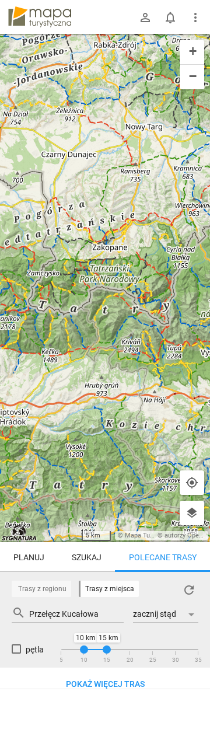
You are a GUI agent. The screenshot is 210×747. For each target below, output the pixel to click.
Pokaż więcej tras (105, 684)
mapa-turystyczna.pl (39, 17)
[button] (192, 52)
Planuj (28, 557)
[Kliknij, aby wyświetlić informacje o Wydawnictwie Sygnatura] (19, 533)
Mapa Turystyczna (151, 535)
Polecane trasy (163, 557)
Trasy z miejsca (109, 589)
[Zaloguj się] (145, 17)
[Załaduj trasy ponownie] (189, 590)
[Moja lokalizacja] (192, 482)
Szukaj (87, 557)
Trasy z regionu (42, 589)
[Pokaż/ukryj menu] (195, 17)
